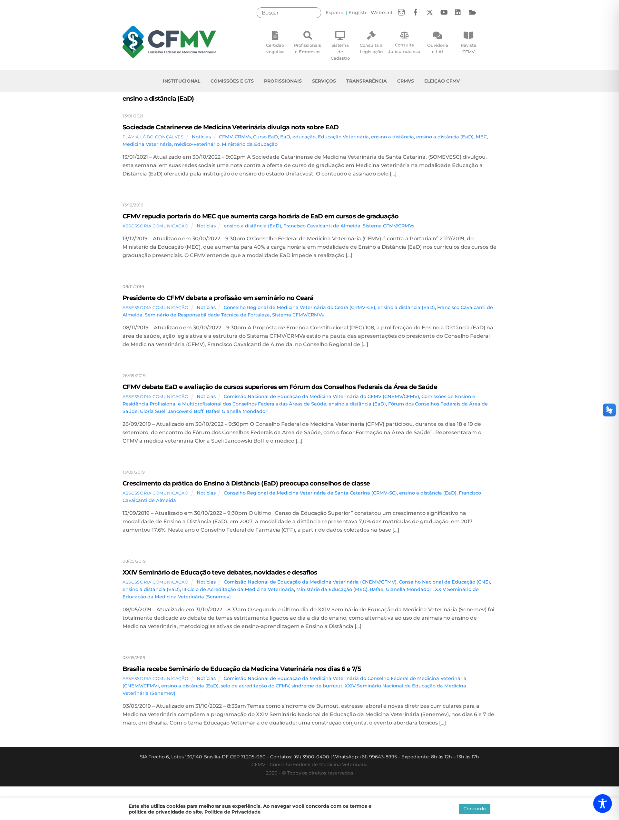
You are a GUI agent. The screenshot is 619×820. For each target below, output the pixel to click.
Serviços (324, 81)
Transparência (366, 81)
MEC (481, 137)
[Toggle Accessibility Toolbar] (603, 804)
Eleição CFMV (442, 81)
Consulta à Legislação (371, 48)
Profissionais (283, 81)
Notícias (201, 137)
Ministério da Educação (250, 144)
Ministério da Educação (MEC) (332, 589)
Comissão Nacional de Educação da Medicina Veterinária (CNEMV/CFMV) (310, 582)
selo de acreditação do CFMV (255, 686)
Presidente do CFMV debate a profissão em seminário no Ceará (218, 298)
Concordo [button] (475, 809)
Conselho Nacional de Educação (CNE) (444, 582)
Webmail (381, 12)
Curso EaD (265, 137)
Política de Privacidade (232, 812)
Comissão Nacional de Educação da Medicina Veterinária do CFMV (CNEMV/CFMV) (321, 396)
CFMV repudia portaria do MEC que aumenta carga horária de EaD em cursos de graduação (261, 216)
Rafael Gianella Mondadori (237, 411)
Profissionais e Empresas (307, 48)
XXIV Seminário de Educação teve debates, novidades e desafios (220, 572)
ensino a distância (392, 137)
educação (304, 137)
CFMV (225, 137)
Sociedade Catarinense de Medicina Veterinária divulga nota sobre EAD (231, 127)
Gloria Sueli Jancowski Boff (171, 411)
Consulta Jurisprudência (404, 48)
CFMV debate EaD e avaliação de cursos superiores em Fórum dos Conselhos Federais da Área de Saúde (280, 387)
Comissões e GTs (232, 81)
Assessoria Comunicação (155, 225)
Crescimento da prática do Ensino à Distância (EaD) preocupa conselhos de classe (246, 483)
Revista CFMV (468, 48)
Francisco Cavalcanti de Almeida (321, 226)
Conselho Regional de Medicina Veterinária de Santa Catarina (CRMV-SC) (310, 493)
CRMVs (405, 81)
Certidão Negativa (275, 48)
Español (335, 12)
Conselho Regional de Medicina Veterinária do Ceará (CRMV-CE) (299, 307)
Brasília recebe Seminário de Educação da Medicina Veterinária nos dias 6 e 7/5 (242, 669)
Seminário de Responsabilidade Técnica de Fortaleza (207, 315)
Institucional (181, 81)
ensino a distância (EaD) (445, 137)
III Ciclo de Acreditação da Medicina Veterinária (238, 589)
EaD (285, 137)
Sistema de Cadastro (340, 52)
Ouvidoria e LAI (437, 48)
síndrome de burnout (316, 686)
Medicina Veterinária (147, 144)
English (357, 12)
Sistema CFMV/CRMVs (388, 226)
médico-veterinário (197, 144)
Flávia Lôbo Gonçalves (153, 136)
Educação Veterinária (343, 137)
